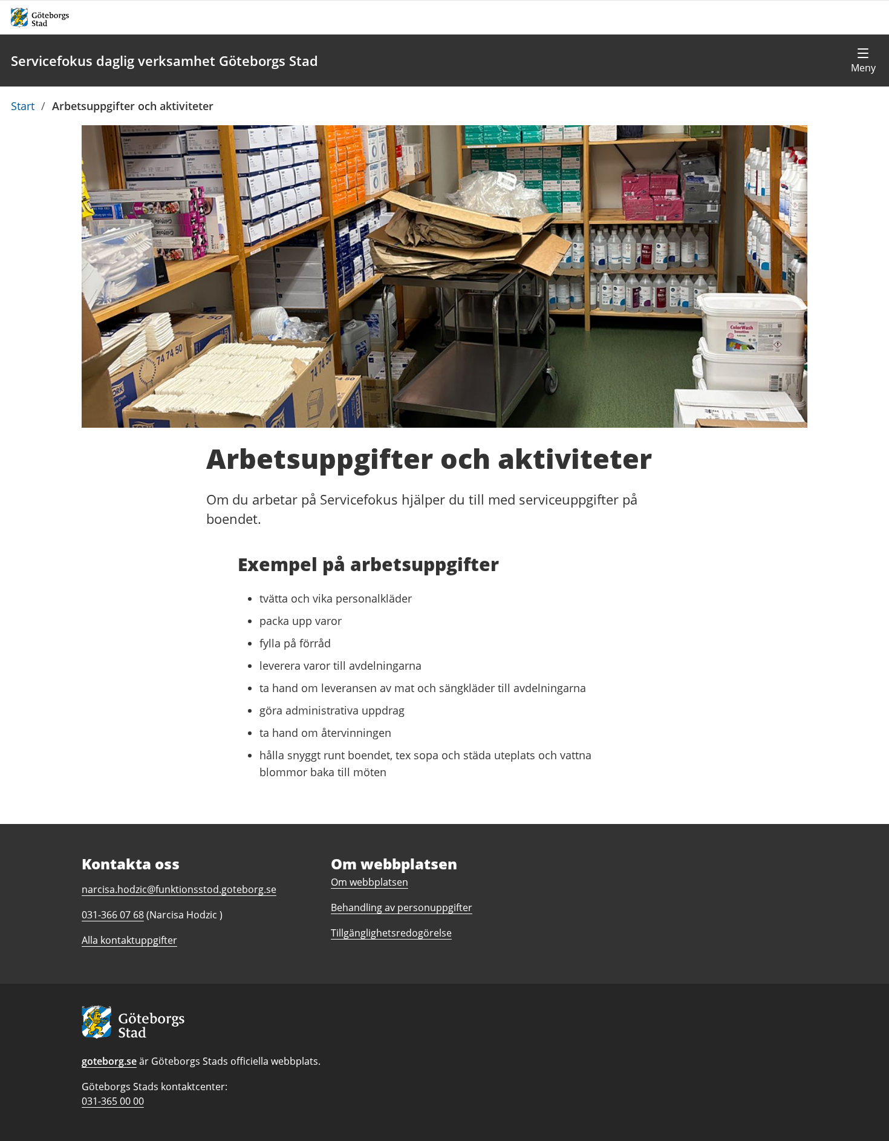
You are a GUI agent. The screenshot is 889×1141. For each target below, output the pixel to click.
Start (22, 106)
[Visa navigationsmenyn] (863, 60)
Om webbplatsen (369, 882)
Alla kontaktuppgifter (129, 940)
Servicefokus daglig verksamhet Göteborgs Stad (164, 60)
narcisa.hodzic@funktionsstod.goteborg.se (179, 889)
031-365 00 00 (113, 1101)
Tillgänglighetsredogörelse (391, 933)
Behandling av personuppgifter (401, 907)
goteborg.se (109, 1061)
